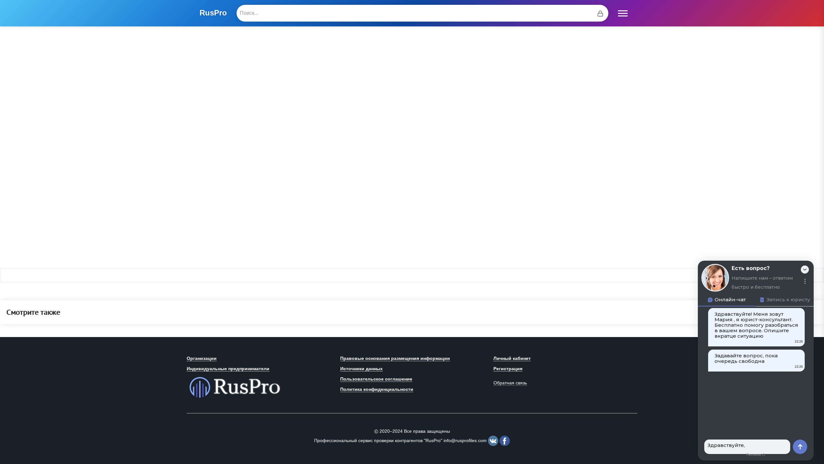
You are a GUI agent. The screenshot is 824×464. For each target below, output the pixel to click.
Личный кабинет (512, 358)
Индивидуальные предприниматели (228, 368)
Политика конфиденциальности (376, 389)
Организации (202, 358)
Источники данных (361, 368)
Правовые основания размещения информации (395, 358)
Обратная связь (510, 382)
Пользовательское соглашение (376, 379)
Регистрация (507, 368)
